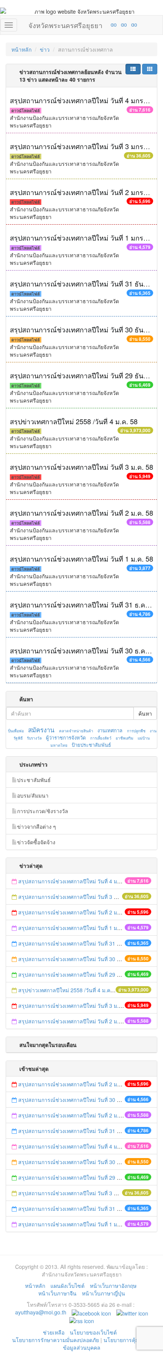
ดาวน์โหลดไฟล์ (25, 110)
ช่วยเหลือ (53, 1332)
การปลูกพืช (136, 730)
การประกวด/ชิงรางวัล (42, 811)
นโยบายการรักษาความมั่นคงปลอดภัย (55, 1340)
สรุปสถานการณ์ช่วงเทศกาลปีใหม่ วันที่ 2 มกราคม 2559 (82, 912)
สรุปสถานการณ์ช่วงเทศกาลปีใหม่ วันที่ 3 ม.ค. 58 (81, 467)
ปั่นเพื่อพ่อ (16, 730)
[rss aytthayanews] (81, 1320)
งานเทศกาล (109, 730)
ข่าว (45, 49)
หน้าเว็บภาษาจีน (57, 1293)
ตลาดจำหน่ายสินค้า (76, 730)
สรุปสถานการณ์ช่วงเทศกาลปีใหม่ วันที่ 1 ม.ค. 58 (81, 558)
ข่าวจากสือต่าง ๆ (36, 826)
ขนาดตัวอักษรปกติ (99, 24)
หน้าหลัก (21, 49)
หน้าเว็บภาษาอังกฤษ (113, 1285)
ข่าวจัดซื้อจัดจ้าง (36, 842)
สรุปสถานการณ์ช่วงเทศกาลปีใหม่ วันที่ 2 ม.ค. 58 (81, 513)
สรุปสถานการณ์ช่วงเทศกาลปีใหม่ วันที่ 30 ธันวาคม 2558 (84, 959)
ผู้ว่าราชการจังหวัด (66, 737)
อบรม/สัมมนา (33, 795)
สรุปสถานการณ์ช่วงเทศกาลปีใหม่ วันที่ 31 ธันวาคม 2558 (84, 943)
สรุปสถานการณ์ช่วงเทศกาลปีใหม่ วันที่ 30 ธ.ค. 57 (83, 650)
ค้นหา (145, 713)
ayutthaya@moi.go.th (40, 1312)
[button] (133, 69)
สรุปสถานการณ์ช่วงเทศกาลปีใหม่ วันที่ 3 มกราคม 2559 (83, 896)
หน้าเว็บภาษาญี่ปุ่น (103, 1293)
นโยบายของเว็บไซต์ (94, 1332)
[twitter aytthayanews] (132, 1312)
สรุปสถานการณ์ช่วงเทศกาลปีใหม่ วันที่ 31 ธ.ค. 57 (83, 604)
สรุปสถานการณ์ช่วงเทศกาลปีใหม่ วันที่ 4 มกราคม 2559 (82, 881)
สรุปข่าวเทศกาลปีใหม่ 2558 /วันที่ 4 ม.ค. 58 (74, 421)
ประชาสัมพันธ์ (34, 780)
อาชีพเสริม (124, 738)
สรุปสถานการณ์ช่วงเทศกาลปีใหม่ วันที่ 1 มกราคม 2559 (82, 928)
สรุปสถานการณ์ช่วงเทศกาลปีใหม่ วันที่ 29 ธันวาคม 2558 (84, 974)
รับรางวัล (34, 738)
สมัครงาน (41, 729)
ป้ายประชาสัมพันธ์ (91, 744)
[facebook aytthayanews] (91, 1312)
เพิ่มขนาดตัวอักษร (106, 24)
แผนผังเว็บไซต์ (67, 1285)
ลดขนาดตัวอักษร (91, 24)
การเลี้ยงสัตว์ (100, 738)
